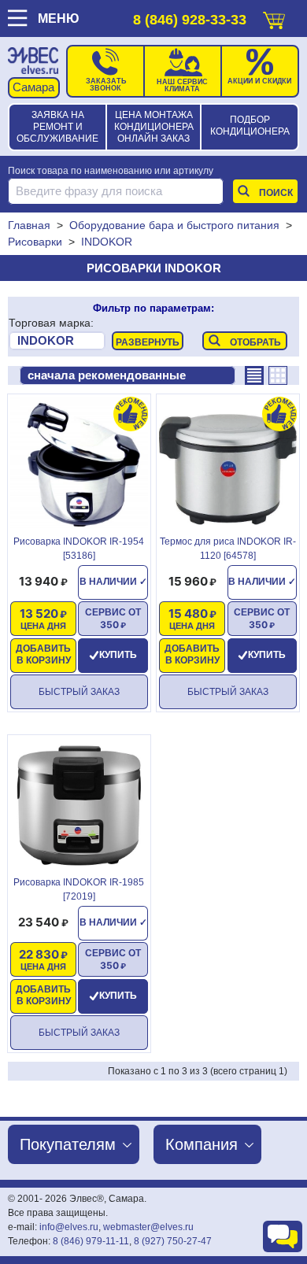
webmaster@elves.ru (148, 1227)
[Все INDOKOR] (57, 341)
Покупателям (68, 1144)
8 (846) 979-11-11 (91, 1241)
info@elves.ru (68, 1227)
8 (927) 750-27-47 (173, 1241)
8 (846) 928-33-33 (189, 20)
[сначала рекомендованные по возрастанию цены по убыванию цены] (127, 375)
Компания (201, 1144)
